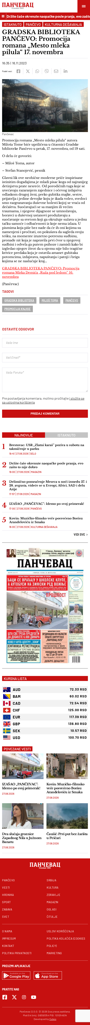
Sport (6, 902)
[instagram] (24, 997)
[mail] (56, 71)
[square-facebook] (4, 997)
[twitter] (27, 71)
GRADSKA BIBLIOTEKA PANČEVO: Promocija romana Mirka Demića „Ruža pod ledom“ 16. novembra (40, 272)
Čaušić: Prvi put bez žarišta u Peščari (67, 836)
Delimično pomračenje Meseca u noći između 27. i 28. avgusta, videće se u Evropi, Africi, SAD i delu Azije (48, 485)
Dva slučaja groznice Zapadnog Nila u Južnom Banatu (22, 838)
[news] (23, 766)
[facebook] (18, 71)
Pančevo (33, 24)
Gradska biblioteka (19, 300)
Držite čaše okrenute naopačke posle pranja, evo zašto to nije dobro (46, 465)
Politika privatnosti (17, 953)
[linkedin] (65, 71)
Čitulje (52, 916)
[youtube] (33, 997)
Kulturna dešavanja (63, 24)
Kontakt (8, 946)
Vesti (6, 887)
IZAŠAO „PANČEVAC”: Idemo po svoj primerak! (46, 504)
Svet (5, 916)
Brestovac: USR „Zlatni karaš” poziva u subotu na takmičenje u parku (46, 447)
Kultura (53, 887)
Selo (33, 453)
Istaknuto (13, 24)
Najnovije (23, 435)
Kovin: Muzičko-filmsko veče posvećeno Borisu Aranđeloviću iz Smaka (46, 520)
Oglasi (51, 909)
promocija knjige (17, 309)
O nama (7, 931)
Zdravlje (53, 895)
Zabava (7, 909)
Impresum (9, 938)
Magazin (36, 471)
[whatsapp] (37, 71)
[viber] (46, 71)
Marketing (54, 953)
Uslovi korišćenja (60, 931)
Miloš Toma (50, 300)
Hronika (8, 895)
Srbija (51, 880)
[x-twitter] (14, 997)
